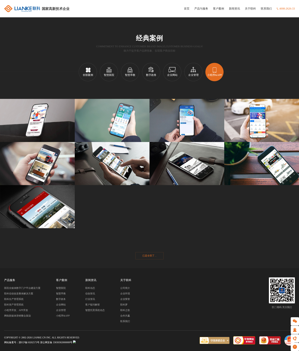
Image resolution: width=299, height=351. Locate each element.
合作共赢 (125, 315)
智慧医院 (109, 75)
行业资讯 (90, 299)
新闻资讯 (234, 8)
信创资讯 (90, 293)
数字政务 (151, 75)
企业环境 (125, 293)
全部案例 (88, 75)
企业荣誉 (125, 299)
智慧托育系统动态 (95, 310)
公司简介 (125, 288)
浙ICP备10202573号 (29, 342)
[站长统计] (74, 342)
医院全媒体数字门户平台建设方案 (22, 288)
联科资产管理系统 (14, 304)
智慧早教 (130, 75)
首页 (186, 8)
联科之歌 (125, 310)
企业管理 (193, 75)
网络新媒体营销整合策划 (17, 315)
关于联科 (250, 8)
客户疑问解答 (92, 304)
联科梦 (124, 304)
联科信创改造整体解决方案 (18, 293)
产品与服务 (201, 8)
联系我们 (266, 8)
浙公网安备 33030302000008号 (56, 342)
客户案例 (218, 8)
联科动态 (90, 288)
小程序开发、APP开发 (16, 310)
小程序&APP (214, 75)
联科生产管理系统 (14, 299)
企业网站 (172, 75)
